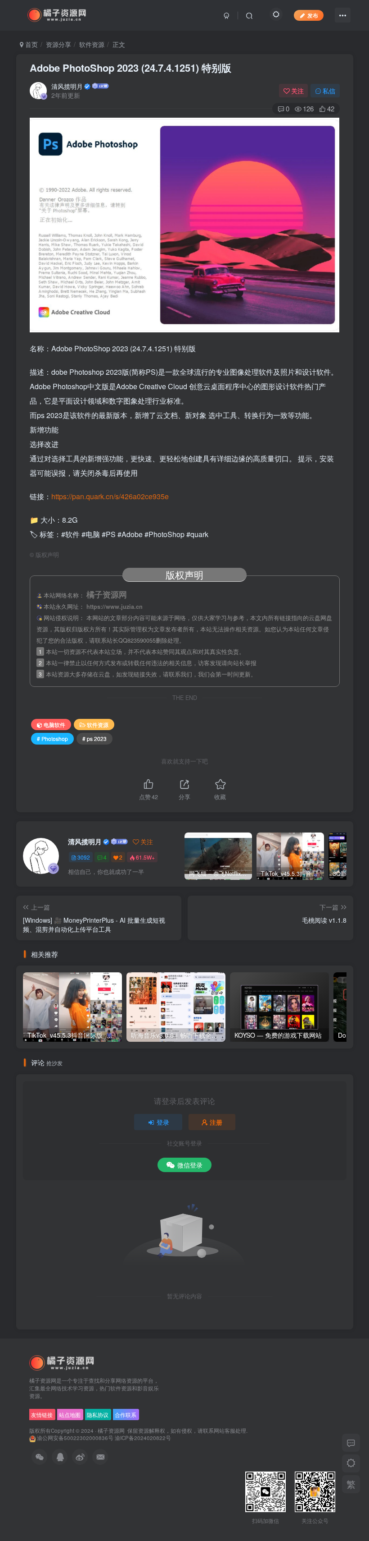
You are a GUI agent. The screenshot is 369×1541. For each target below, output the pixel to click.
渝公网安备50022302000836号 (75, 1437)
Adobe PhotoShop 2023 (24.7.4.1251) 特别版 (130, 67)
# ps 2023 (94, 738)
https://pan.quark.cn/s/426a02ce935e (110, 496)
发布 (312, 15)
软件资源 (91, 44)
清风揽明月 (67, 86)
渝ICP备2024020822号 (143, 1437)
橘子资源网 (111, 1430)
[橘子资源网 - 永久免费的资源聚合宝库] (62, 1362)
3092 (83, 857)
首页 (30, 44)
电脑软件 (54, 724)
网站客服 (224, 1430)
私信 (329, 90)
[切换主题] (351, 1463)
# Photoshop (52, 738)
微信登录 (189, 1164)
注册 (216, 1122)
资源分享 (58, 44)
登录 (163, 1122)
